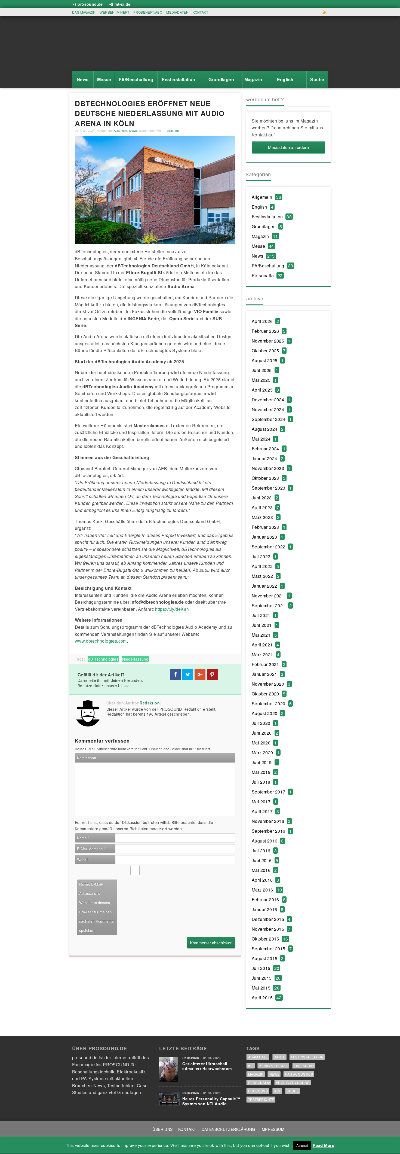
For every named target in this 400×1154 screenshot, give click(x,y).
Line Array (304, 1065)
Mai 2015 (265, 988)
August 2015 (268, 958)
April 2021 (265, 645)
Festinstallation (272, 216)
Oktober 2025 (268, 350)
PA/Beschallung (272, 265)
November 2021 (271, 596)
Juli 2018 (264, 782)
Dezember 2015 (271, 919)
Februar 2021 (268, 664)
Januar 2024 (268, 458)
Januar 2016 (268, 909)
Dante (279, 1057)
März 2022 (265, 576)
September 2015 (272, 948)
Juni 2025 (265, 370)
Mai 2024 (264, 439)
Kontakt (200, 12)
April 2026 (265, 321)
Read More (323, 1145)
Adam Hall (258, 1057)
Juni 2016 (265, 860)
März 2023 (265, 517)
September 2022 (272, 547)
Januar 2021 (268, 674)
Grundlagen (267, 226)
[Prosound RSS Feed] (325, 12)
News (133, 130)
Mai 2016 (264, 870)
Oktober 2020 (268, 694)
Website (84, 859)
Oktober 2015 (270, 939)
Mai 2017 (264, 801)
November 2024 (271, 409)
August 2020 (268, 713)
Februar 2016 (268, 899)
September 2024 (272, 419)
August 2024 (268, 429)
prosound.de (90, 4)
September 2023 (272, 488)
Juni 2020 (265, 733)
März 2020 (265, 752)
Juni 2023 (265, 497)
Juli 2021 (264, 615)
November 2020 (271, 684)
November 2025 (271, 341)
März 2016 (267, 890)
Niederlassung (135, 659)
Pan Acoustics (299, 1074)
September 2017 (272, 792)
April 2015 (267, 997)
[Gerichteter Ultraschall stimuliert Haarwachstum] (169, 1068)
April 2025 (265, 390)
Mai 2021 (264, 635)
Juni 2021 (265, 625)
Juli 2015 (265, 968)
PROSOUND (258, 1091)
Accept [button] (302, 1145)
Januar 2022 (268, 586)
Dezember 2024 (271, 399)
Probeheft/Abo (147, 12)
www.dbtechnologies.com (101, 641)
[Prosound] (96, 45)
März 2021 (265, 654)
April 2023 (265, 507)
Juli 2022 (264, 556)
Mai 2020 (264, 743)
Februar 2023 (268, 527)
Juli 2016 (264, 850)
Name (83, 837)
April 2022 (265, 566)
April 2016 (265, 880)
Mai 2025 (264, 380)
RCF (277, 1091)
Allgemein (120, 130)
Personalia (267, 275)
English (262, 207)
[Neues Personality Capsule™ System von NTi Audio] (169, 1097)
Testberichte (261, 1099)
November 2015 (271, 929)
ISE (251, 1065)
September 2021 (272, 605)
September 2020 (272, 703)
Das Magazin (84, 12)
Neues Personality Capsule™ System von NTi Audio (211, 1101)
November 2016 (271, 821)
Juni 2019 (265, 762)
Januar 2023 (268, 537)
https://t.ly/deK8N (173, 609)
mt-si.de (122, 4)
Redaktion (171, 130)
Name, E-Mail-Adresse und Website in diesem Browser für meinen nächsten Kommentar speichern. (97, 907)
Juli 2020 (264, 723)
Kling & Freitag (273, 1065)
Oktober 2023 (268, 478)
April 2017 (265, 811)
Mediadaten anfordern (288, 147)
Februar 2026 (268, 331)
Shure (293, 1091)
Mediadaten (177, 12)
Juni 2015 (266, 978)
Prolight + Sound (293, 1082)
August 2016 (268, 841)
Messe (263, 246)
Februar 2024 (268, 448)
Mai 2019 (264, 772)
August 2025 (268, 360)
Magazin (265, 236)
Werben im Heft (114, 12)
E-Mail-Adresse (91, 848)
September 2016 (272, 831)
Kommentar (86, 757)
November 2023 (271, 468)
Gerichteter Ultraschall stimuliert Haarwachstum (207, 1066)
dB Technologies (103, 659)
